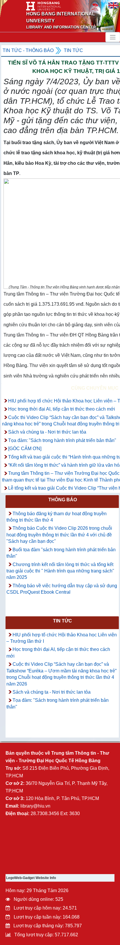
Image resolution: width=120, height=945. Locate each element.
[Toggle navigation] (112, 37)
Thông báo (62, 499)
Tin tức (73, 50)
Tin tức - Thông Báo (28, 50)
